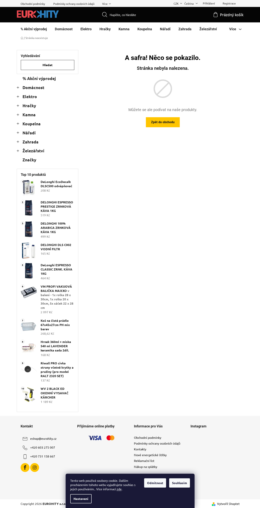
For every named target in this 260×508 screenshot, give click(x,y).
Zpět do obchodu (163, 122)
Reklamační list (144, 461)
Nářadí (29, 132)
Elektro (30, 96)
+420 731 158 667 (42, 456)
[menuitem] (34, 29)
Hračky (29, 105)
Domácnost (33, 87)
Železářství (33, 150)
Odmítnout (155, 483)
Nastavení (81, 499)
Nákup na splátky (145, 466)
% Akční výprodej (39, 78)
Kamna (29, 114)
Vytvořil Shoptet (228, 503)
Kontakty (140, 449)
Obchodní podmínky (33, 3)
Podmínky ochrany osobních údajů (73, 3)
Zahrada (30, 141)
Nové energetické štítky (150, 455)
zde (119, 489)
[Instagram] (34, 467)
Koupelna (32, 123)
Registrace (229, 3)
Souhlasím (179, 483)
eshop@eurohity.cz (43, 438)
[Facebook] (25, 467)
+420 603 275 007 (42, 447)
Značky (29, 159)
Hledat (48, 65)
